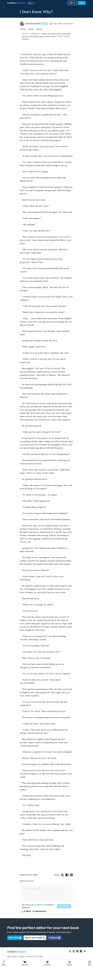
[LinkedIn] (77, 951)
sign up (33, 905)
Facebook (53, 938)
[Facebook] (81, 951)
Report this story (27, 881)
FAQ (9, 956)
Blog (89, 965)
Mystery (39, 29)
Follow (45, 23)
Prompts (25, 965)
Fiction (23, 29)
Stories (69, 965)
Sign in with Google (33, 938)
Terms (14, 956)
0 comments (67, 23)
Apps (30, 3)
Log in (81, 3)
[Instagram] (73, 951)
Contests (47, 965)
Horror (31, 29)
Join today (13, 938)
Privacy (22, 956)
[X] (70, 951)
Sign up (72, 3)
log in (41, 905)
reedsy (16, 3)
